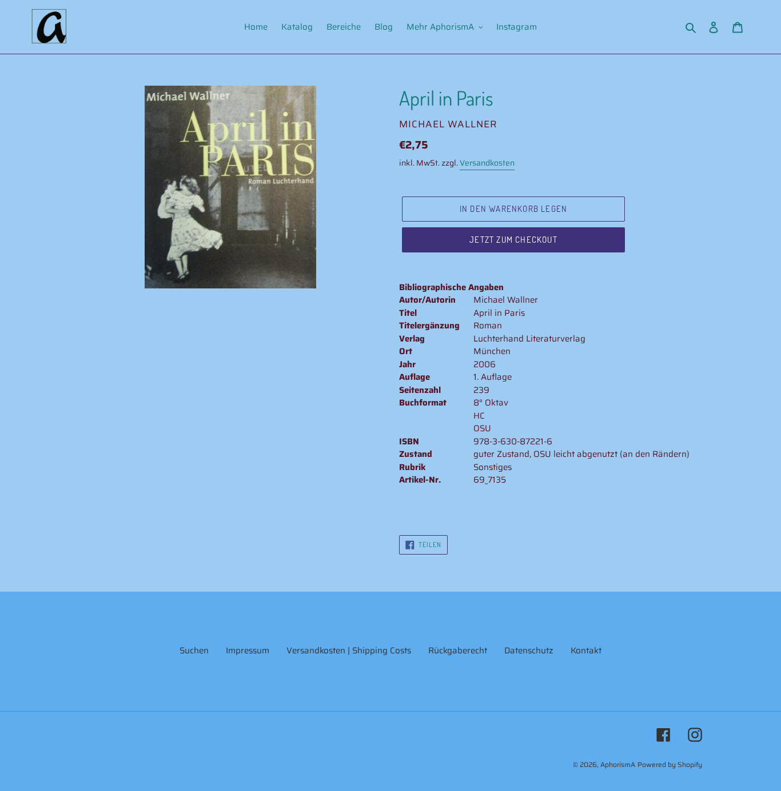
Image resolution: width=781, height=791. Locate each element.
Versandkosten (487, 162)
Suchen (194, 650)
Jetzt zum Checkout (513, 239)
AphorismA (617, 764)
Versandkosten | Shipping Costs (348, 650)
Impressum (247, 650)
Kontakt (586, 650)
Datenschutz (528, 650)
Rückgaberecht (457, 650)
